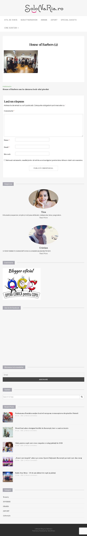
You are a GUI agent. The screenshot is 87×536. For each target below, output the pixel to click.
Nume (7, 140)
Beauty (6, 497)
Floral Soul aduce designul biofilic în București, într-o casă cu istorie (41, 428)
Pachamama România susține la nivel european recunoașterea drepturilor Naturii (46, 413)
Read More (44, 218)
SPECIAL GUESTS (69, 20)
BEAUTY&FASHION (29, 20)
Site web (7, 154)
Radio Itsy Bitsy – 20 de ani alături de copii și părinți (35, 473)
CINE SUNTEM (10, 28)
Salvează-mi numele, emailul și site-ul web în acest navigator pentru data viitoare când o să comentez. (44, 160)
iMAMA (44, 20)
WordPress (51, 531)
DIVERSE (6, 502)
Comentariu (9, 111)
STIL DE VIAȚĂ (10, 20)
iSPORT (54, 20)
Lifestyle (6, 516)
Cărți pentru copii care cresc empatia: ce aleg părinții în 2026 (39, 443)
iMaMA (6, 506)
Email (7, 147)
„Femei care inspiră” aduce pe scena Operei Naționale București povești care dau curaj (48, 458)
